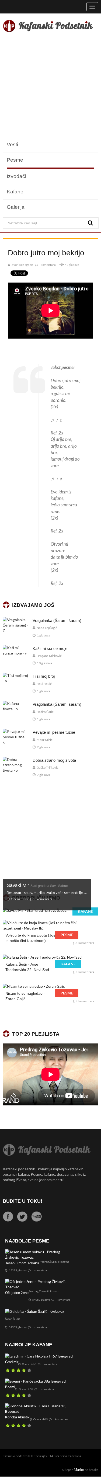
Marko (79, 1469)
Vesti (12, 144)
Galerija (16, 207)
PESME (67, 934)
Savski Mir (37, 885)
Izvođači (16, 176)
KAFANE (85, 911)
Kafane (15, 191)
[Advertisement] (50, 86)
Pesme (15, 160)
